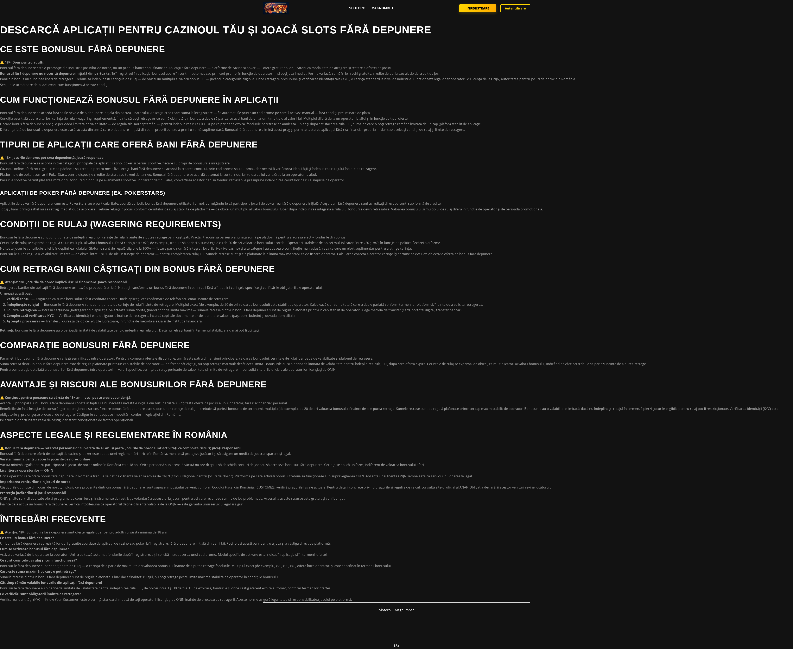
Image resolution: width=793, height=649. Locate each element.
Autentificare (515, 8)
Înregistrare (478, 8)
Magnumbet (383, 8)
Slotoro (357, 8)
